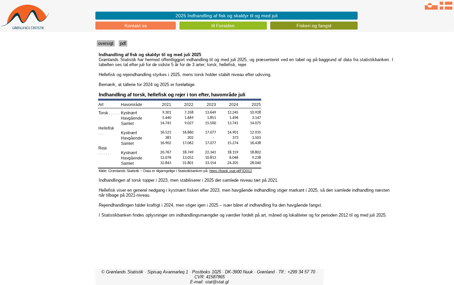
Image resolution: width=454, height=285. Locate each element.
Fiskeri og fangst (313, 25)
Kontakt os (136, 25)
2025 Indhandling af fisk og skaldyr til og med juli (226, 15)
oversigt (105, 43)
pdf (123, 43)
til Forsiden (223, 25)
